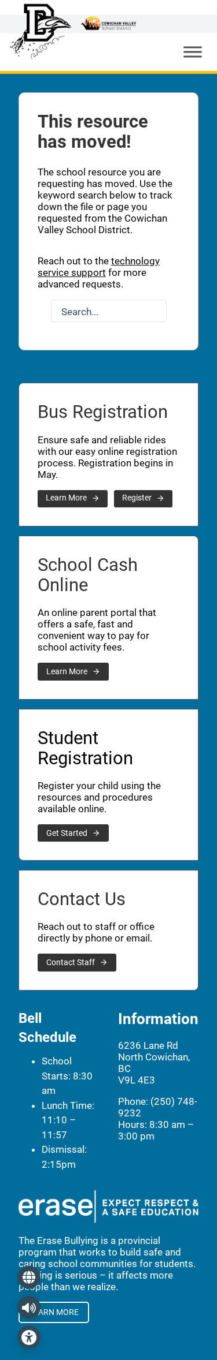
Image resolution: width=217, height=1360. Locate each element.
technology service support (99, 266)
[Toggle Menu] (192, 52)
